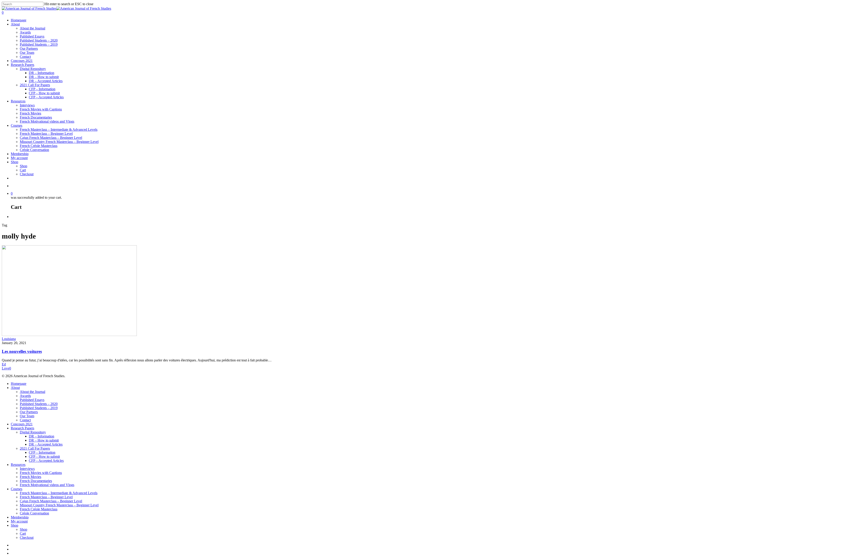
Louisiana (9, 339)
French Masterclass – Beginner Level (46, 133)
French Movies (30, 113)
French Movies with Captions (41, 109)
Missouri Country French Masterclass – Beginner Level (59, 142)
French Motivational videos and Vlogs (47, 121)
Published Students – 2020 (39, 40)
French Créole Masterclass (38, 146)
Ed (4, 364)
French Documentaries (36, 117)
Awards (25, 32)
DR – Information (41, 73)
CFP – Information (42, 89)
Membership (20, 154)
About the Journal (32, 28)
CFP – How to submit (44, 93)
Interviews (27, 105)
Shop (14, 162)
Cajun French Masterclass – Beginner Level (51, 138)
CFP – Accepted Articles (46, 97)
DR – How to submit (44, 77)
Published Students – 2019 (39, 44)
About (15, 24)
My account (19, 158)
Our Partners (29, 48)
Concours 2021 (22, 61)
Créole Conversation (34, 150)
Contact (25, 57)
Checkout (27, 174)
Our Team (27, 52)
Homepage (18, 20)
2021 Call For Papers (35, 85)
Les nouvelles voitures (22, 351)
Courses (16, 125)
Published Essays (32, 36)
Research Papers (22, 65)
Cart (23, 170)
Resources (18, 101)
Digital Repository (33, 69)
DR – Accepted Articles (46, 81)
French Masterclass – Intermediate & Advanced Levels (58, 129)
